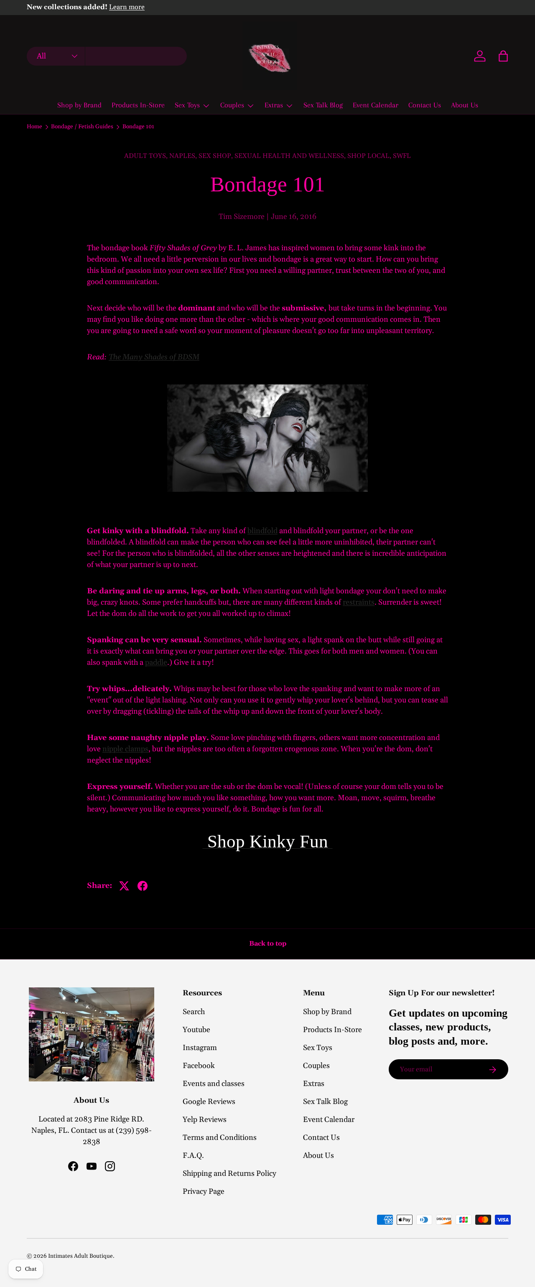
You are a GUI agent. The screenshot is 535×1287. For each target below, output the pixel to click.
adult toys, (146, 156)
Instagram (200, 1048)
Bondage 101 (138, 127)
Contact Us (424, 105)
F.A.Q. (193, 1155)
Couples (232, 105)
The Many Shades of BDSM (154, 357)
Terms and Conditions (220, 1137)
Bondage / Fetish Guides (82, 127)
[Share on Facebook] (142, 886)
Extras (274, 105)
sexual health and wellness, (290, 156)
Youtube (196, 1030)
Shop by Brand (79, 105)
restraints (358, 602)
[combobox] (107, 56)
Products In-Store (138, 105)
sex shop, (216, 156)
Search (194, 1012)
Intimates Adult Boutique (80, 1256)
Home (34, 127)
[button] (503, 56)
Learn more (127, 7)
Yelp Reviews (205, 1119)
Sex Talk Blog (323, 105)
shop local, (370, 156)
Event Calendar (375, 105)
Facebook (199, 1066)
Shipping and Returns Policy (229, 1173)
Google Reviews (209, 1101)
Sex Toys (187, 105)
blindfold (262, 531)
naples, (184, 156)
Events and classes (214, 1084)
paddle (156, 662)
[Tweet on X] (124, 886)
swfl (402, 156)
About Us (464, 105)
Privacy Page (203, 1191)
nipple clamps (125, 749)
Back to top (267, 943)
